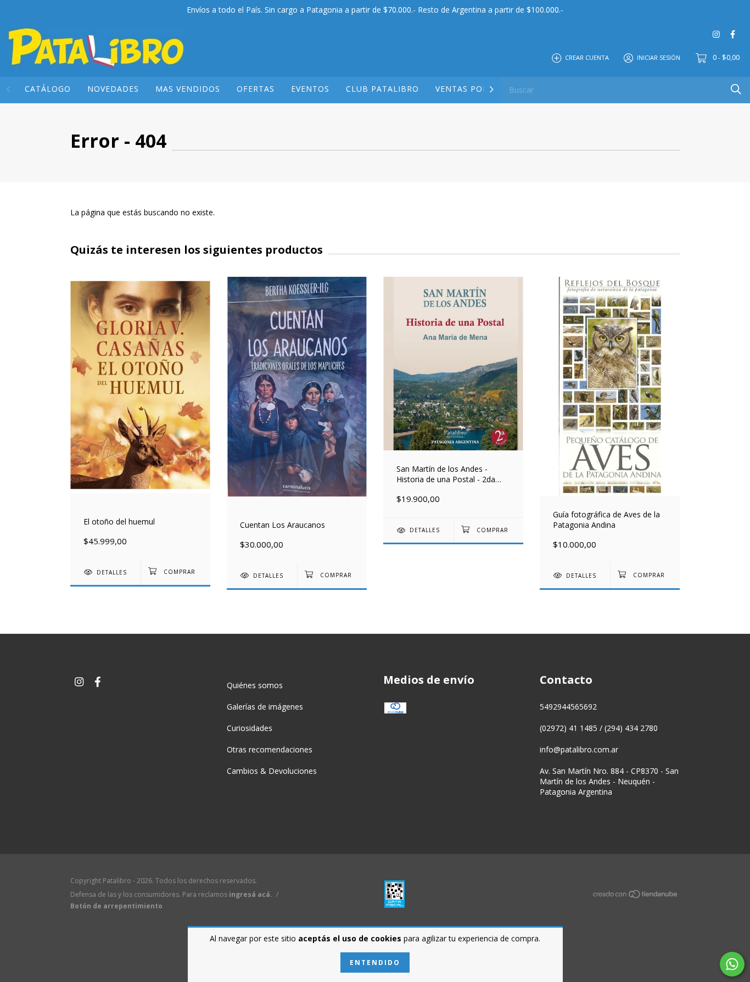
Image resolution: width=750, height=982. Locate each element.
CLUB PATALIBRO (382, 88)
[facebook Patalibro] (733, 33)
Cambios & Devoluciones (272, 771)
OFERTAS (256, 88)
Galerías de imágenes (265, 706)
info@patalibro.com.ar (579, 749)
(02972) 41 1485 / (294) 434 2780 (599, 728)
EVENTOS (310, 88)
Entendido (375, 962)
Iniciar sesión (658, 57)
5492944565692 (568, 706)
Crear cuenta (587, 57)
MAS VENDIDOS (187, 88)
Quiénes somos (255, 685)
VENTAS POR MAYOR (478, 88)
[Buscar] (736, 89)
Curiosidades (249, 728)
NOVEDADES (113, 88)
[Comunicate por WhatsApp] (732, 964)
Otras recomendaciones (269, 749)
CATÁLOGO (48, 88)
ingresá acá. (250, 894)
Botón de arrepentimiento (116, 906)
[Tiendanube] (636, 896)
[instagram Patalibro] (716, 33)
